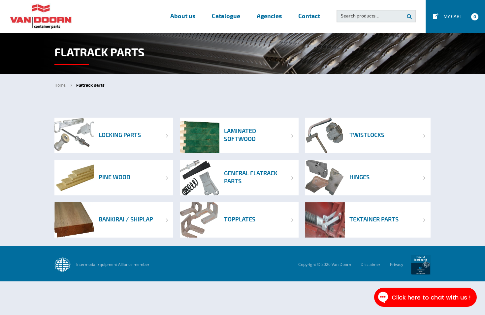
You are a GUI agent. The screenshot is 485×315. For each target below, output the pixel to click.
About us (182, 16)
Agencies (269, 16)
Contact (309, 16)
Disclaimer (370, 264)
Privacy (396, 264)
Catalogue (226, 16)
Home (60, 85)
